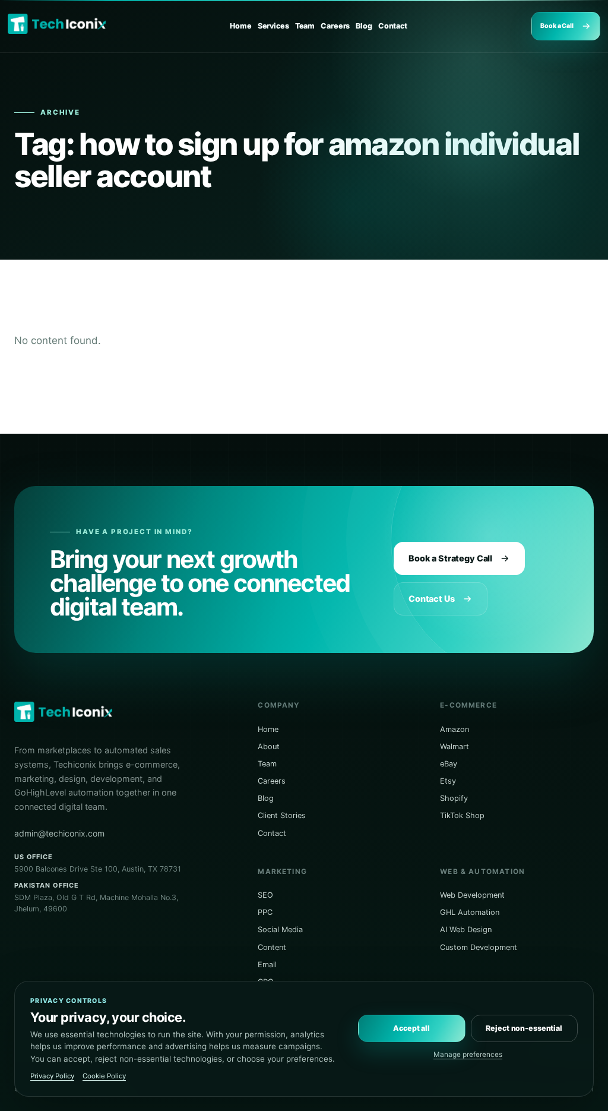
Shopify (454, 798)
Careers (335, 25)
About (269, 746)
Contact (392, 25)
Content (272, 947)
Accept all (411, 1028)
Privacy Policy (52, 1076)
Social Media (280, 929)
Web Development (472, 895)
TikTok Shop (462, 815)
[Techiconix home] (57, 24)
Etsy (448, 781)
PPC (265, 912)
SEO (265, 895)
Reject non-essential (524, 1028)
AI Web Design (466, 929)
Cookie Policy (104, 1076)
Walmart (454, 746)
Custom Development (478, 947)
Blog (364, 25)
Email (267, 964)
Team (305, 25)
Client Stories (282, 815)
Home (241, 25)
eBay (448, 763)
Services (273, 25)
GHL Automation (469, 912)
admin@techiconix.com (59, 833)
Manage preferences (467, 1054)
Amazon (454, 729)
